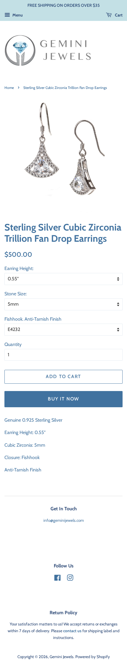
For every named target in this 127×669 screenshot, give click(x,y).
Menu (17, 15)
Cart (118, 15)
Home (9, 87)
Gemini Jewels (62, 656)
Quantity (13, 344)
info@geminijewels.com (63, 520)
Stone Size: (15, 294)
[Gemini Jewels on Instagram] (70, 579)
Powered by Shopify (92, 656)
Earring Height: (18, 268)
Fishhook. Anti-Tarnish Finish (32, 319)
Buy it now (63, 399)
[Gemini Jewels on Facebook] (57, 579)
